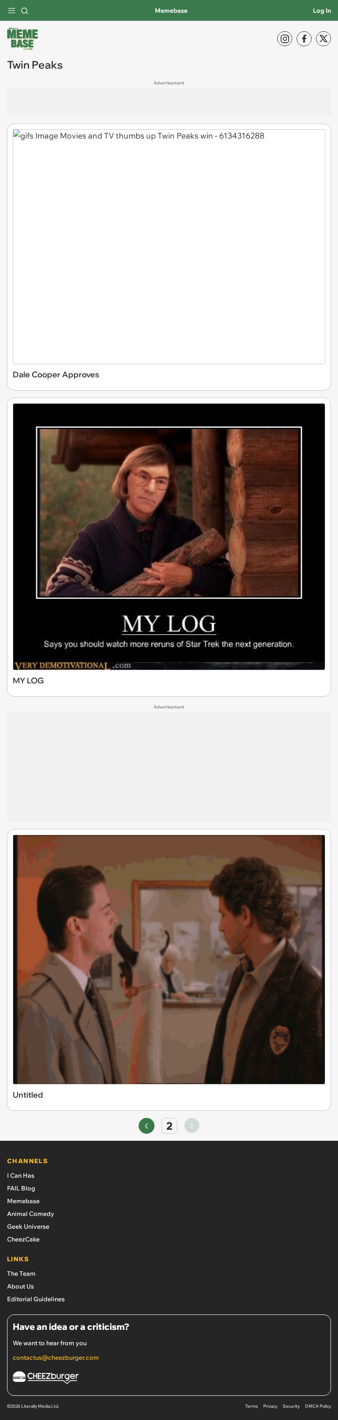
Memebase (171, 11)
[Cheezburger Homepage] (169, 1379)
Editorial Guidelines (36, 1299)
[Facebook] (304, 38)
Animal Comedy (30, 1214)
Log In (322, 11)
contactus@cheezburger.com (56, 1358)
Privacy (270, 1406)
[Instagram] (284, 38)
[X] (323, 38)
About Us (20, 1286)
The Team (21, 1274)
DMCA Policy (318, 1406)
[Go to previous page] (146, 1126)
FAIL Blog (21, 1188)
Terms (251, 1406)
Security (291, 1406)
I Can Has (20, 1175)
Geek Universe (28, 1226)
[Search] (24, 10)
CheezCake (23, 1239)
